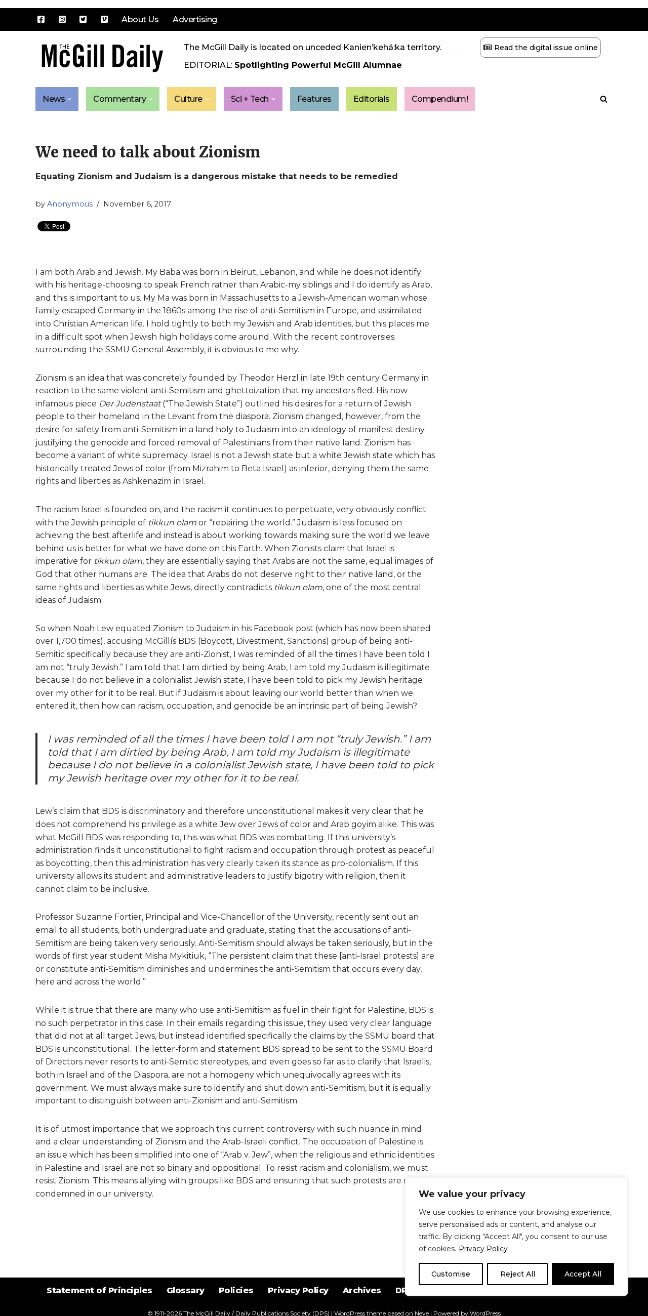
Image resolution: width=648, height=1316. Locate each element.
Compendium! (440, 99)
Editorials (371, 99)
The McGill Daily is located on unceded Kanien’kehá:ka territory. (312, 47)
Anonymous (70, 204)
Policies (236, 1290)
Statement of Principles (99, 1290)
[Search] (604, 99)
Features (314, 99)
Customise (450, 1274)
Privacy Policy (483, 1248)
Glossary (186, 1290)
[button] (69, 99)
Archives (362, 1290)
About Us (140, 19)
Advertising (195, 19)
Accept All (582, 1274)
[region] (516, 1236)
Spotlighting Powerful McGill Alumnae (318, 65)
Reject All (517, 1274)
